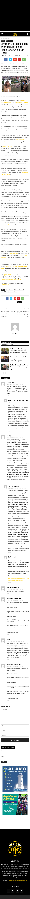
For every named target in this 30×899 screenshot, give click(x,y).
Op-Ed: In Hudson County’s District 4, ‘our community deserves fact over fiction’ (18, 351)
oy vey (9, 435)
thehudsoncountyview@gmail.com (18, 880)
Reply (8, 395)
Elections (3, 352)
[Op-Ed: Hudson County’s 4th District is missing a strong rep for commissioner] (5, 367)
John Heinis (5, 55)
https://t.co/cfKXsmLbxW (14, 279)
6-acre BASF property (22, 102)
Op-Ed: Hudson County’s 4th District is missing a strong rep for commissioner (19, 367)
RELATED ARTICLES (7, 342)
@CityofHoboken (9, 275)
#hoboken (4, 279)
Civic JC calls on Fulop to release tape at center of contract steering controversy (8, 314)
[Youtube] (21, 891)
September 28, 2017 (7, 284)
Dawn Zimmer (9, 289)
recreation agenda (13, 253)
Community (3, 361)
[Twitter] (17, 891)
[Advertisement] (15, 16)
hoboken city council (19, 289)
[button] (27, 34)
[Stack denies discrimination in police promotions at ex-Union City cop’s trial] (5, 359)
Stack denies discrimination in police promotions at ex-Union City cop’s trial (19, 359)
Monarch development (9, 225)
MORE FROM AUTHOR (7, 344)
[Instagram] (12, 891)
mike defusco (5, 291)
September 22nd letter (8, 146)
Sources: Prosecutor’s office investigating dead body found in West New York (22, 314)
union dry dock (13, 291)
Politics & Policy (9, 40)
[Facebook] (8, 891)
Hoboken (3, 40)
